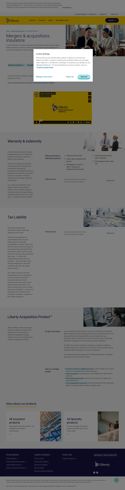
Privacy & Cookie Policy (45, 67)
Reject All (70, 77)
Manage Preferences (44, 77)
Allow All (84, 77)
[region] (63, 65)
